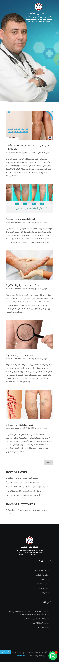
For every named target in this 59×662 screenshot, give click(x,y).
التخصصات (44, 579)
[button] (52, 655)
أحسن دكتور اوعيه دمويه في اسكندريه (22, 478)
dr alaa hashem (14, 222)
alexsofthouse (23, 655)
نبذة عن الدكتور (42, 575)
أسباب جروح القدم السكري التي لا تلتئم (23, 495)
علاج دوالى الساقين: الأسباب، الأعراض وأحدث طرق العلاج (27, 147)
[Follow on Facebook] (29, 643)
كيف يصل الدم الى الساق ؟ (19, 425)
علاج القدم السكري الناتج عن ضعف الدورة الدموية (27, 487)
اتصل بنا (45, 592)
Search (49, 462)
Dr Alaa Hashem (15, 152)
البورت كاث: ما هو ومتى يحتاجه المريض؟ (22, 482)
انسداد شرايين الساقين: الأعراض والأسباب (24, 491)
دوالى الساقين (44, 152)
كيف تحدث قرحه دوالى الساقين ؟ (22, 285)
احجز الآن (5, 651)
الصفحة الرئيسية (42, 570)
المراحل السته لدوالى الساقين (20, 219)
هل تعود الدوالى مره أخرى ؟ (19, 355)
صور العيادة (44, 588)
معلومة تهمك (43, 584)
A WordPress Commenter (17, 510)
